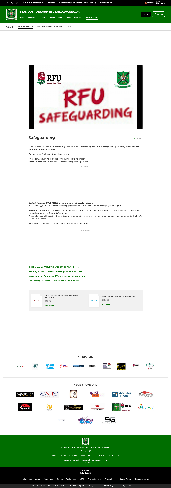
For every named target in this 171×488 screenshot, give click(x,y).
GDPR (81, 479)
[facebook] (7, 2)
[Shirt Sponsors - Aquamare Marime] (25, 394)
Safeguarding (106, 3)
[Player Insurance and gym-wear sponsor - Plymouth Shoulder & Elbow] (121, 394)
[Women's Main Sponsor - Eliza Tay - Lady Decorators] (73, 394)
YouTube (51, 3)
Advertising (49, 479)
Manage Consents (141, 479)
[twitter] (12, 3)
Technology (71, 479)
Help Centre (27, 479)
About (37, 479)
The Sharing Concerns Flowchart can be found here (53, 281)
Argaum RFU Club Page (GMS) (32, 3)
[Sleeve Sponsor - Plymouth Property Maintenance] (25, 407)
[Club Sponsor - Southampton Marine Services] (49, 394)
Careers (60, 479)
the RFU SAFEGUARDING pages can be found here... (53, 267)
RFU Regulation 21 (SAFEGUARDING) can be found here (55, 271)
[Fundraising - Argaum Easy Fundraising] (61, 420)
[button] (23, 17)
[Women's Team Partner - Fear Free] (97, 394)
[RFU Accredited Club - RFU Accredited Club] (121, 407)
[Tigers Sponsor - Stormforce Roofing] (146, 394)
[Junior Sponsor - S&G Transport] (109, 420)
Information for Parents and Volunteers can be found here (56, 276)
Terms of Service (95, 479)
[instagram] (17, 2)
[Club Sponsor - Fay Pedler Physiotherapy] (49, 407)
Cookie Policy (125, 479)
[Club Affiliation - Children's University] (146, 407)
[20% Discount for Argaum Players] (85, 420)
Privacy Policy (110, 479)
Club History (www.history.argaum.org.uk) (77, 3)
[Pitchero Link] (160, 3)
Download (49, 305)
